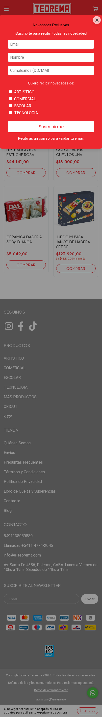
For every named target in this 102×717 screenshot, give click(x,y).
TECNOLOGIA (26, 112)
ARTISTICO (24, 92)
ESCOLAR (22, 106)
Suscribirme (51, 127)
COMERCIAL (25, 99)
